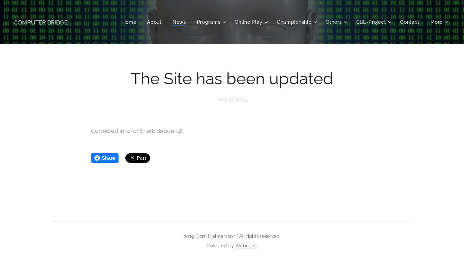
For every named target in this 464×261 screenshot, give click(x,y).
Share (108, 158)
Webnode (246, 245)
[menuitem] (131, 22)
